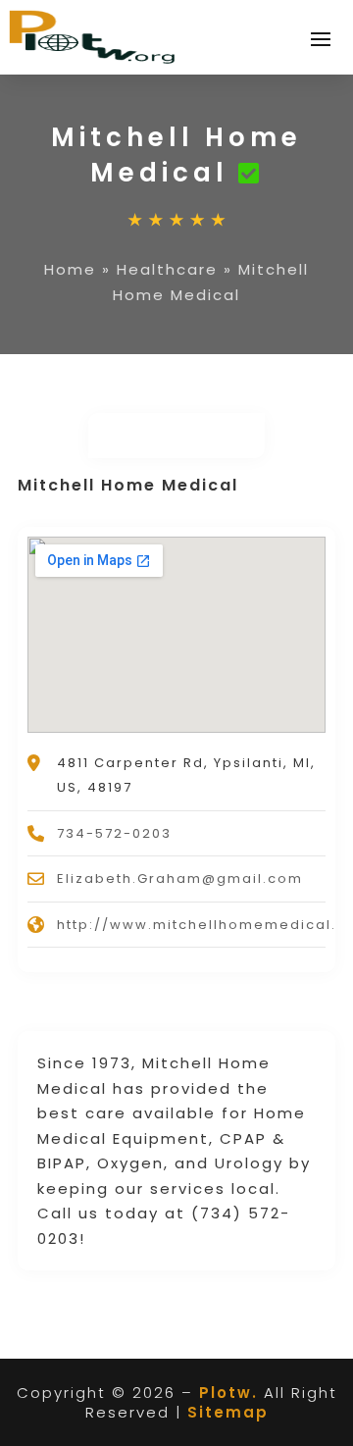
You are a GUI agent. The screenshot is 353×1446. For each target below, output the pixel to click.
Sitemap (228, 1412)
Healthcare (167, 269)
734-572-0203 (114, 833)
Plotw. (228, 1392)
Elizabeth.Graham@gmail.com (180, 878)
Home (70, 269)
